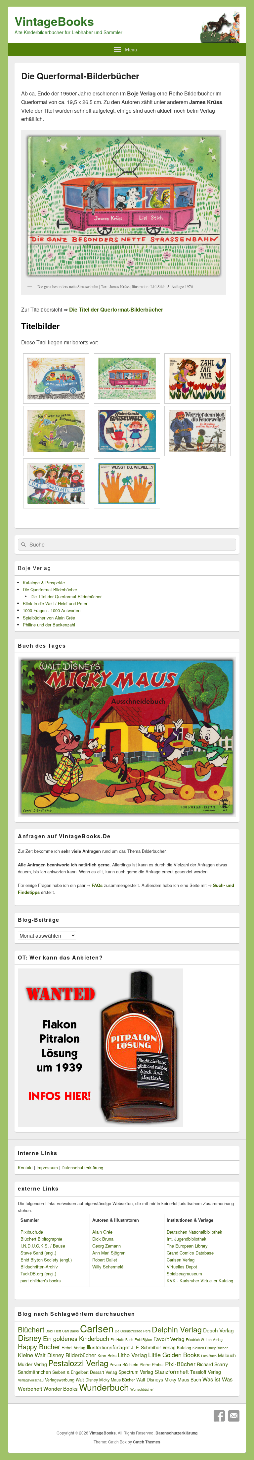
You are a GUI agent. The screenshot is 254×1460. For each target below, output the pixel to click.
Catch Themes (146, 1442)
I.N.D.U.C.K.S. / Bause (43, 1246)
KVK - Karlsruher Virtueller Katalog (200, 1280)
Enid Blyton (143, 1339)
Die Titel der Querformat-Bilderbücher (66, 596)
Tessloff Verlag (205, 1372)
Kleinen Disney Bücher (210, 1347)
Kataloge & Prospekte (44, 582)
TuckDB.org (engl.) (38, 1273)
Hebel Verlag (73, 1348)
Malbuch (227, 1355)
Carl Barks (70, 1330)
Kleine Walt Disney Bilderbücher (57, 1355)
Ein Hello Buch (121, 1339)
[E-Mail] (233, 1416)
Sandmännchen (34, 1372)
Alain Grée (102, 1232)
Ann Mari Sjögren (108, 1253)
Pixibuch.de (32, 1232)
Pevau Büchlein (123, 1365)
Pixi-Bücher (180, 1364)
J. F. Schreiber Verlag (153, 1347)
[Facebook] (219, 1416)
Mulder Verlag (32, 1364)
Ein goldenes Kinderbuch (76, 1338)
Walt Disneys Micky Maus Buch (168, 1379)
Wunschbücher (142, 1389)
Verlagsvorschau (31, 1379)
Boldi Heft (53, 1330)
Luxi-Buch (209, 1355)
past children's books (41, 1280)
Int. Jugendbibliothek (186, 1239)
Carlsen (96, 1328)
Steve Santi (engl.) (38, 1253)
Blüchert (31, 1329)
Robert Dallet (104, 1259)
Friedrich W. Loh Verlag (204, 1339)
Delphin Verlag (177, 1329)
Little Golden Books (174, 1354)
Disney (30, 1337)
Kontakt (25, 1167)
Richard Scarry (212, 1364)
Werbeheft (30, 1388)
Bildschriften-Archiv (39, 1266)
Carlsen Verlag (180, 1259)
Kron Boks (107, 1356)
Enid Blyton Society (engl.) (46, 1259)
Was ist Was (217, 1379)
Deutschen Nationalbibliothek (194, 1232)
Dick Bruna (102, 1239)
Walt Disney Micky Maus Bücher (105, 1380)
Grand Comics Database (190, 1253)
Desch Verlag (218, 1330)
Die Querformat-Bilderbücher (50, 589)
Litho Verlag (132, 1355)
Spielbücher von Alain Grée (49, 617)
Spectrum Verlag (135, 1372)
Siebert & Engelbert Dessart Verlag (84, 1372)
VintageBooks (54, 20)
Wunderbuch (104, 1386)
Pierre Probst (152, 1365)
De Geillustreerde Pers (132, 1330)
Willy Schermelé (107, 1266)
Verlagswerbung (59, 1380)
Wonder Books (60, 1388)
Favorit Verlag (169, 1338)
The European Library (187, 1246)
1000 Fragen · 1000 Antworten (51, 610)
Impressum (47, 1167)
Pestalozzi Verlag (78, 1363)
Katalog (184, 1348)
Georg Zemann (106, 1246)
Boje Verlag (34, 568)
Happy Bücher (39, 1346)
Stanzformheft (171, 1371)
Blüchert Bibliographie (41, 1239)
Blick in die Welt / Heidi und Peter (55, 603)
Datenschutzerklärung (82, 1167)
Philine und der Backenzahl (49, 624)
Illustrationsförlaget (108, 1347)
